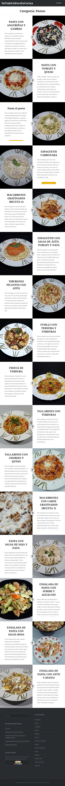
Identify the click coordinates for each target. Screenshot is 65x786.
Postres (37, 744)
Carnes (37, 723)
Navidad (37, 734)
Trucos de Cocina (39, 762)
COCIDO (7, 728)
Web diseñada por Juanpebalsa (23, 782)
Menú (59, 3)
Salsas (36, 751)
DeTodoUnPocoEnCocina (17, 3)
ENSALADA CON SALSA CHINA (14, 732)
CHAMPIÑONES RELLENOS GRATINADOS (17, 741)
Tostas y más (38, 758)
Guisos (37, 730)
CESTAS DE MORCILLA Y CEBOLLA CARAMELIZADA (15, 737)
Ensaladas (37, 727)
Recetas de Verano (40, 748)
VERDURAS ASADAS (11, 745)
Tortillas (37, 755)
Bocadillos (37, 719)
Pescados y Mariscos (40, 741)
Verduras (37, 765)
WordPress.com (45, 782)
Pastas (37, 737)
